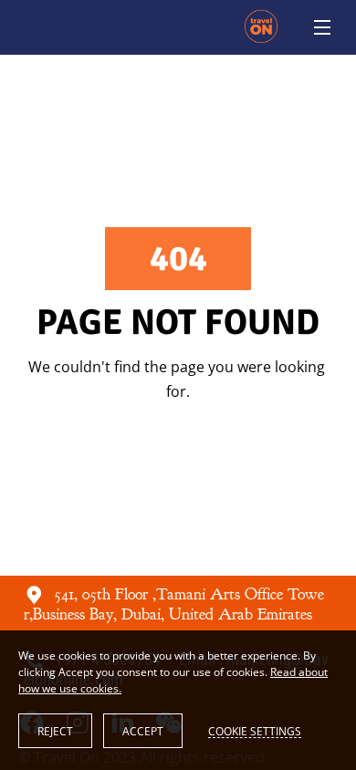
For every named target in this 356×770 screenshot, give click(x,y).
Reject (55, 731)
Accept (142, 731)
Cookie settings (254, 730)
